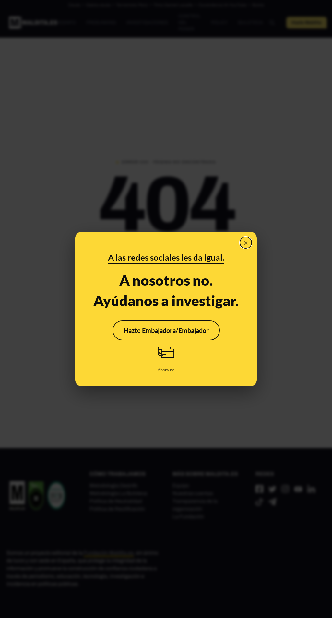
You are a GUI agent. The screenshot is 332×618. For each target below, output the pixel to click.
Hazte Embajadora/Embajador (166, 330)
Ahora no (166, 369)
